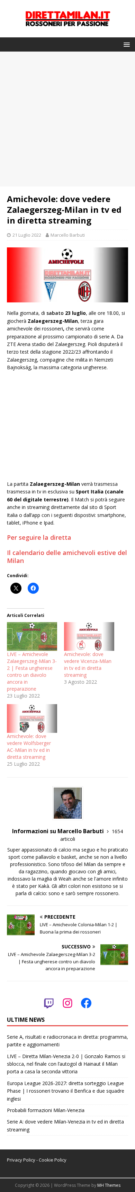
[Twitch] (49, 1003)
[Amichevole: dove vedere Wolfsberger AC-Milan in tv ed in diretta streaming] (32, 718)
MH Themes (108, 1185)
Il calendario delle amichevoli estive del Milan (67, 556)
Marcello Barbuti (68, 235)
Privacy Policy (21, 1160)
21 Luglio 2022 (26, 235)
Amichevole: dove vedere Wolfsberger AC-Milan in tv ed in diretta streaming (29, 746)
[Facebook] (86, 1003)
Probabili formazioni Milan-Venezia (45, 1110)
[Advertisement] (67, 119)
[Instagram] (67, 1003)
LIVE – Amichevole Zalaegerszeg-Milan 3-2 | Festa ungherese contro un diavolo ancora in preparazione (32, 671)
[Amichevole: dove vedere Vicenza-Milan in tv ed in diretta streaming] (89, 636)
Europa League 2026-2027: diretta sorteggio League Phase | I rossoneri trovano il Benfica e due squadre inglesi (65, 1091)
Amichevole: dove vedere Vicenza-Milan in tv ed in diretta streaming (87, 664)
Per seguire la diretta (39, 537)
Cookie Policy (52, 1160)
